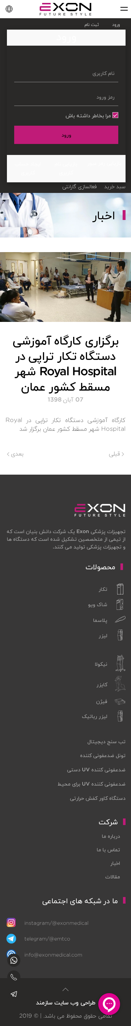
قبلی (115, 453)
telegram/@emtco (47, 939)
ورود (66, 135)
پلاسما (100, 620)
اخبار (115, 863)
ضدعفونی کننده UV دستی (96, 769)
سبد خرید (115, 186)
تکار (103, 589)
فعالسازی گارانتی (79, 186)
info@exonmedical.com (53, 955)
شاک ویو (97, 604)
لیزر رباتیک (94, 716)
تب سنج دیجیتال (106, 741)
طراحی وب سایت (74, 1002)
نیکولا (101, 664)
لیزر (103, 635)
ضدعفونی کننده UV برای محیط (91, 784)
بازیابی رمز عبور (104, 163)
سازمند (44, 1002)
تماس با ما (108, 849)
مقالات (112, 876)
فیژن (101, 701)
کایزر (101, 684)
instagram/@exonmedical (56, 923)
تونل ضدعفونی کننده (103, 755)
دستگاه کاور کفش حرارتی (98, 798)
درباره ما (111, 836)
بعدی (16, 453)
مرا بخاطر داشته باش (89, 115)
